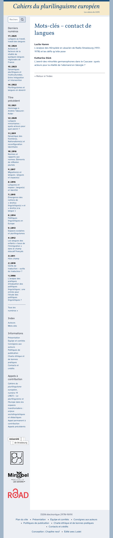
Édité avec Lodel (72, 531)
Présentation (14, 338)
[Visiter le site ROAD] (17, 493)
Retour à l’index (44, 76)
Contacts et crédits (58, 526)
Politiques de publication (36, 523)
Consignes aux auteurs (85, 519)
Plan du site (22, 519)
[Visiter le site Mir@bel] (17, 477)
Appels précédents (16, 427)
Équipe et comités (16, 341)
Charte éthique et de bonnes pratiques (16, 359)
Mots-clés (12, 326)
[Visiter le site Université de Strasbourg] (17, 441)
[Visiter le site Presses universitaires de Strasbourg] (17, 458)
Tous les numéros (12, 309)
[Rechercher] (22, 19)
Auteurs (11, 323)
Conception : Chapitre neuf (46, 531)
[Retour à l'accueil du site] (56, 8)
